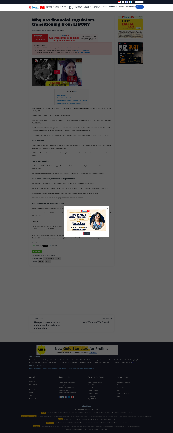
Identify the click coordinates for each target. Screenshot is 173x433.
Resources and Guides (49, 7)
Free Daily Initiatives (87, 7)
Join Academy (139, 6)
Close (86, 233)
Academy (39, 2)
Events (52, 2)
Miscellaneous (130, 6)
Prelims (64, 6)
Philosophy (46, 2)
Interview (104, 6)
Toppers (120, 6)
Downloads (112, 6)
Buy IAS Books (71, 7)
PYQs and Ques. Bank (96, 7)
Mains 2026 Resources (79, 7)
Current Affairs (57, 7)
